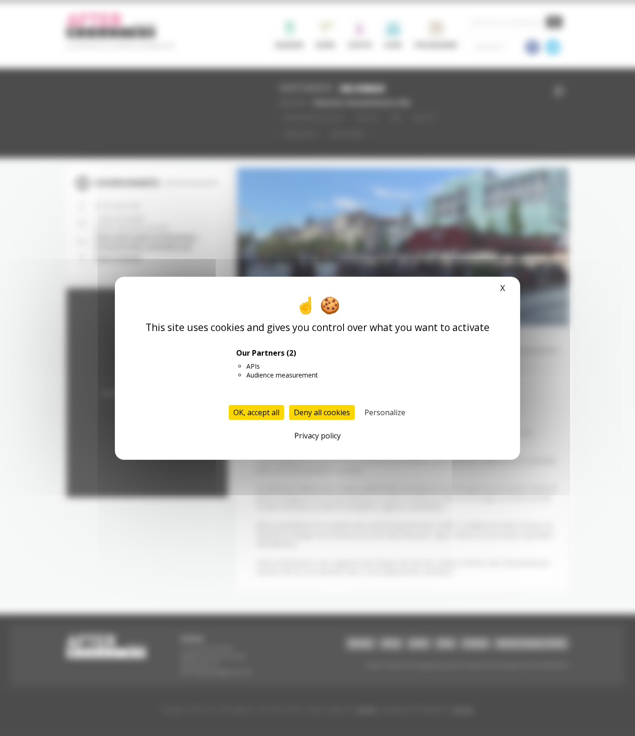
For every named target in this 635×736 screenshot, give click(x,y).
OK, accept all (256, 412)
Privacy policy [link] (317, 436)
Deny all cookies (322, 412)
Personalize (384, 412)
